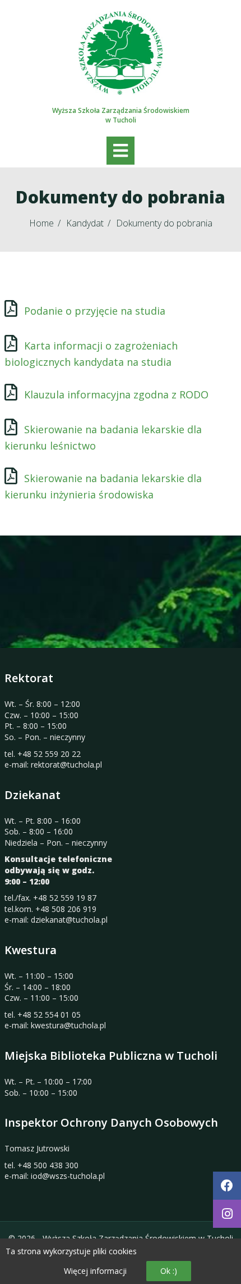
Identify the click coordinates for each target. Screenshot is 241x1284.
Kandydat (85, 223)
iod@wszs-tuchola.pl (68, 1175)
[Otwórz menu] (120, 151)
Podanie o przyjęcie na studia (94, 310)
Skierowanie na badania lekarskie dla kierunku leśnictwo (103, 437)
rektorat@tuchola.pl (66, 764)
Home (41, 223)
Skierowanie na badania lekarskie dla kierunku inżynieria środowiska (103, 486)
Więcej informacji (95, 1270)
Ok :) (168, 1270)
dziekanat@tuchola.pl (69, 919)
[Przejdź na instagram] (227, 1214)
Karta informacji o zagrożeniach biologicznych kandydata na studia (91, 354)
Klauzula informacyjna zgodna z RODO (116, 394)
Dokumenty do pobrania (164, 223)
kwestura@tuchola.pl (68, 1025)
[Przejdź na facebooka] (227, 1186)
